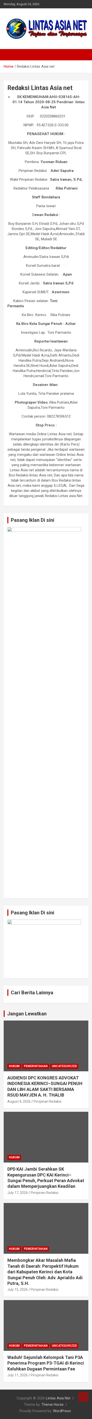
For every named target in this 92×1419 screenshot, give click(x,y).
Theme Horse (52, 1404)
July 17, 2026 (17, 1193)
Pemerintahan (36, 1066)
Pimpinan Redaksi (47, 1101)
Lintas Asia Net (58, 1398)
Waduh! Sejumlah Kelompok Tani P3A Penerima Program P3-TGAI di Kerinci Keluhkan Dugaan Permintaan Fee (45, 1363)
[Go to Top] (83, 1397)
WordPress (62, 1411)
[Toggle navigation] (10, 54)
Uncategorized (64, 1066)
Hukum (14, 1066)
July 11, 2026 (17, 1375)
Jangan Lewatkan (27, 1014)
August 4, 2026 (19, 1101)
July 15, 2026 (17, 1289)
